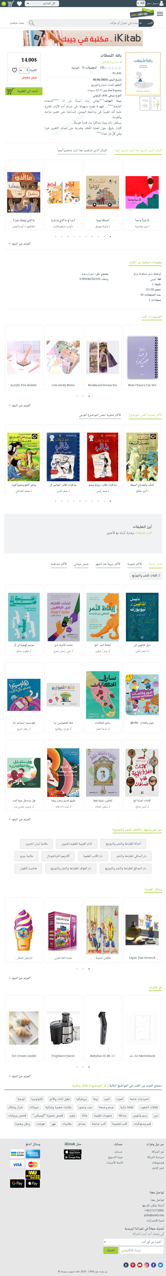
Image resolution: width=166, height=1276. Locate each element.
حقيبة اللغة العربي (63, 958)
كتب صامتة (99, 1124)
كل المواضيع (99, 1086)
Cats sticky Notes (63, 385)
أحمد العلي (140, 651)
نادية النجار (101, 729)
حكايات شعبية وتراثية (58, 1107)
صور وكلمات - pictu (142, 723)
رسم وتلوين (140, 1115)
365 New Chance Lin (142, 385)
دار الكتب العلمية (93, 856)
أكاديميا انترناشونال (58, 856)
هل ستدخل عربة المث (24, 800)
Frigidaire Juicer (63, 1056)
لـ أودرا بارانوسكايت (63, 226)
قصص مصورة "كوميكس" (48, 1115)
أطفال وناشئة (80, 1086)
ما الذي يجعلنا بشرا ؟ (24, 220)
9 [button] (62, 236)
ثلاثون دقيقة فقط (102, 800)
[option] (142, 195)
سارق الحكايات (103, 723)
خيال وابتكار (15, 1107)
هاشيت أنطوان (28, 868)
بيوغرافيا (81, 1099)
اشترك (111, 1250)
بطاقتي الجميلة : (102, 958)
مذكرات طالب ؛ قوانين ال (63, 485)
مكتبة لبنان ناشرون (36, 844)
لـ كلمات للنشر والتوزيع (146, 575)
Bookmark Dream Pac (102, 385)
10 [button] (55, 236)
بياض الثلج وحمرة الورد (24, 485)
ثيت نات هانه (62, 806)
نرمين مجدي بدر (22, 806)
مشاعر (81, 1124)
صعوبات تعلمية (103, 1115)
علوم (72, 1115)
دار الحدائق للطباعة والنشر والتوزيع (125, 868)
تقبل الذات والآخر (59, 1099)
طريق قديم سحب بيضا (63, 800)
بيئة (95, 1099)
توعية (21, 1099)
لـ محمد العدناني (24, 491)
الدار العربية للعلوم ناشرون (76, 844)
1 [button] (110, 236)
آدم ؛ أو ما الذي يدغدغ (63, 220)
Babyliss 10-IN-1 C (102, 1056)
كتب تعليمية (119, 1124)
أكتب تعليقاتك (143, 533)
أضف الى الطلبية (28, 91)
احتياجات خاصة (139, 1099)
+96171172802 (154, 1210)
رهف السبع (22, 729)
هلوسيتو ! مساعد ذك (24, 723)
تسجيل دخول (152, 3)
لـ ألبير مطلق (142, 491)
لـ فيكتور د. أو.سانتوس (23, 226)
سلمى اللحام (101, 806)
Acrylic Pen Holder (24, 385)
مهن (53, 1124)
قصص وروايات (17, 1115)
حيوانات (34, 1107)
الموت (119, 1099)
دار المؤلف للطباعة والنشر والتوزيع (71, 868)
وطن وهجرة (22, 1124)
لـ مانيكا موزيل (102, 226)
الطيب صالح (22, 651)
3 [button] (98, 236)
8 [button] (68, 236)
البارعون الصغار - (23, 958)
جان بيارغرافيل (110, 62)
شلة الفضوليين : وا (63, 723)
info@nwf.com (154, 1215)
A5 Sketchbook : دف (142, 1056)
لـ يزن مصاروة (142, 226)
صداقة (123, 1115)
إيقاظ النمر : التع (103, 645)
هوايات (40, 1124)
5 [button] (86, 236)
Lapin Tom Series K (142, 958)
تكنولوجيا (37, 1099)
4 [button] (92, 236)
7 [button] (74, 236)
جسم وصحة (106, 1107)
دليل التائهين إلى (142, 645)
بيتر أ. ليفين (101, 651)
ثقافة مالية (126, 1107)
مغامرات (67, 1124)
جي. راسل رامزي (62, 651)
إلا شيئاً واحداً (142, 220)
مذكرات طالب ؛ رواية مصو (103, 485)
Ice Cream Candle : (23, 1056)
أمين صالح (141, 806)
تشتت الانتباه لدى (63, 645)
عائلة (84, 1115)
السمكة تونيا (102, 220)
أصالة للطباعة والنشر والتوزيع (123, 844)
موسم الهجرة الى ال (24, 645)
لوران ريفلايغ (62, 729)
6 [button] (80, 236)
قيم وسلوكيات (142, 1124)
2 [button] (104, 236)
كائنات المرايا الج (142, 800)
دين (156, 1115)
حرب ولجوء (85, 1107)
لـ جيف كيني (102, 491)
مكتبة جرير (26, 856)
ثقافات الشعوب (149, 1107)
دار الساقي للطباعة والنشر (131, 856)
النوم (107, 1099)
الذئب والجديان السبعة (142, 485)
